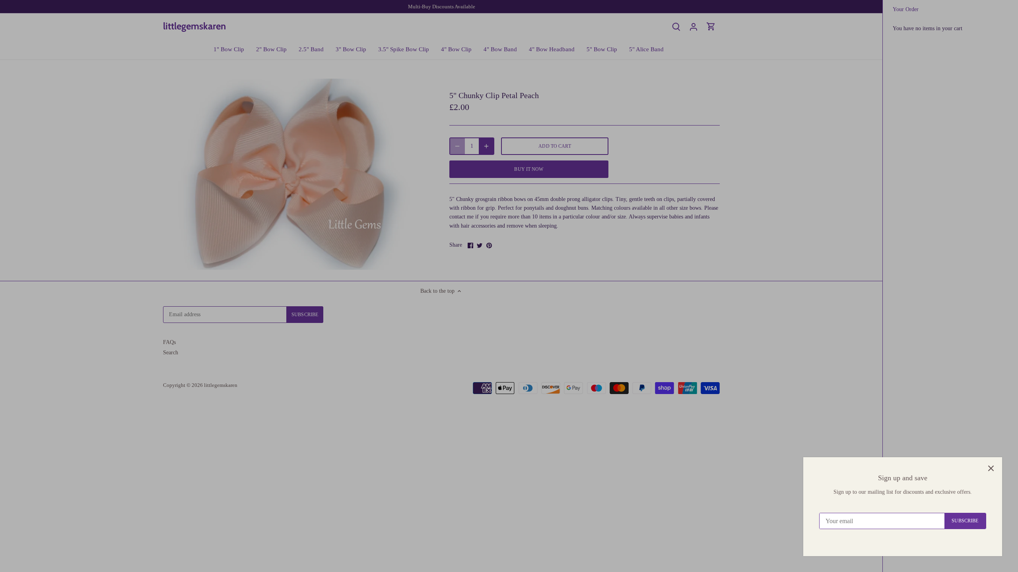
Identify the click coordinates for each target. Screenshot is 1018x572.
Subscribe (965, 521)
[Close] (991, 468)
